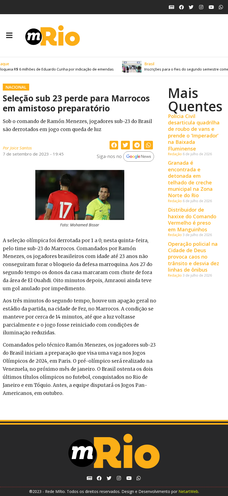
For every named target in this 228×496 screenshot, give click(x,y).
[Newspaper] (171, 7)
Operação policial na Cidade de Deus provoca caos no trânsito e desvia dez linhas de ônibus (193, 257)
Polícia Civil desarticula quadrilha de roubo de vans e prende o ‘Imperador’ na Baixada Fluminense (194, 132)
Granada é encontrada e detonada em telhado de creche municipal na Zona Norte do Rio (190, 179)
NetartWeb (188, 491)
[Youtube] (211, 7)
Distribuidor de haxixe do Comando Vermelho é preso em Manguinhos (192, 219)
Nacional (16, 87)
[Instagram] (201, 7)
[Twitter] (191, 7)
